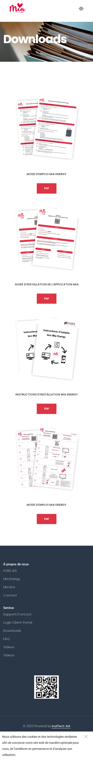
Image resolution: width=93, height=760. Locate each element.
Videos (8, 647)
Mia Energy (11, 579)
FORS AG (10, 570)
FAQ (6, 639)
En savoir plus (27, 755)
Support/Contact (17, 614)
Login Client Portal (17, 622)
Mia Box (9, 587)
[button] (46, 188)
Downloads (12, 630)
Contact (10, 595)
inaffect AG (61, 726)
